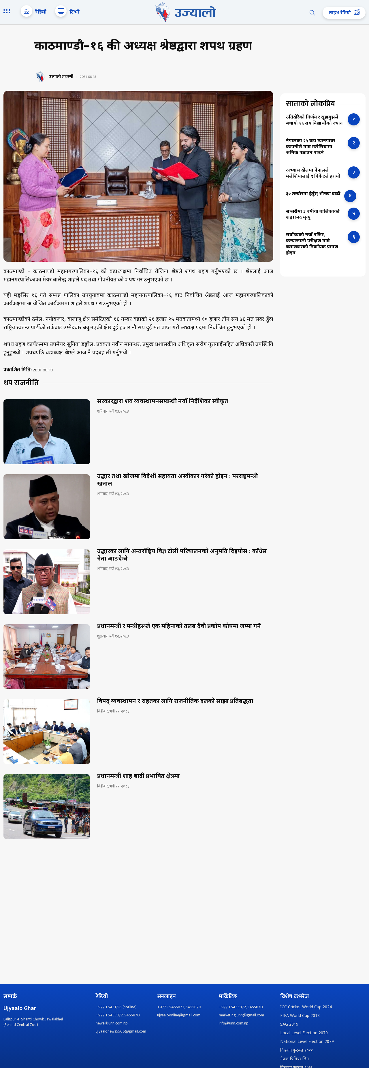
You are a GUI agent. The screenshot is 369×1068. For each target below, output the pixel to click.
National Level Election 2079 (307, 1042)
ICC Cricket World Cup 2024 (306, 1007)
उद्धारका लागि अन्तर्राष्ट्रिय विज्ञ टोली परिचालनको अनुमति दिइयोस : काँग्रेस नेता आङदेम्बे (182, 555)
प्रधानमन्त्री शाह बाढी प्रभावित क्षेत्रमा (138, 776)
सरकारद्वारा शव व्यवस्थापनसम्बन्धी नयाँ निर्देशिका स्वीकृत (162, 401)
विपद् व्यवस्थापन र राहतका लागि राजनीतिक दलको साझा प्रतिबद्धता (175, 701)
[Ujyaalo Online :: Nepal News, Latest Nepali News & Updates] (184, 12)
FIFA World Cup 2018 (300, 1016)
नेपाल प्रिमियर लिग (294, 1059)
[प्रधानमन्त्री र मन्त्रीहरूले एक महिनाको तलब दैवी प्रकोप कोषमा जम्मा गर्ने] (46, 656)
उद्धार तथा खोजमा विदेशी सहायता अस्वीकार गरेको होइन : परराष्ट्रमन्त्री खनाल (177, 480)
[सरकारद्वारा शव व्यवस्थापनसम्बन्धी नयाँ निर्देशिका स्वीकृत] (46, 431)
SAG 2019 (289, 1024)
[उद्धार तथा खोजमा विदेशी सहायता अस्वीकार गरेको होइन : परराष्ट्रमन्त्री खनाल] (46, 506)
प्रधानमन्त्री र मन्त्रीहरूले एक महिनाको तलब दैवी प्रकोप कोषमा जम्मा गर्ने (179, 626)
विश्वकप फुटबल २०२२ (296, 1050)
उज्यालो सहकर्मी (61, 76)
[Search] (312, 12)
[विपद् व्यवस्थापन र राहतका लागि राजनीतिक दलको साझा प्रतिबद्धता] (46, 731)
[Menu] (7, 11)
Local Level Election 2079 (304, 1033)
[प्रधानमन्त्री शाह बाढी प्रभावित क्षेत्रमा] (46, 806)
